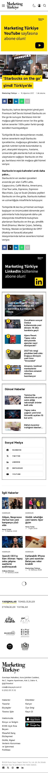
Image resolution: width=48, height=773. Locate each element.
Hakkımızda (7, 718)
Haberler (8, 70)
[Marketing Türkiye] (16, 5)
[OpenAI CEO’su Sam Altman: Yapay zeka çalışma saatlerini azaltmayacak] (12, 542)
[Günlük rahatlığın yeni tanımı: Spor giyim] (35, 503)
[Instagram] (12, 768)
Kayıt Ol (29, 711)
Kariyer (28, 704)
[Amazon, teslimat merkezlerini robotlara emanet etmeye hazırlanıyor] (13, 369)
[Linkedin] (22, 768)
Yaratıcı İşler (8, 711)
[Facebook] (3, 768)
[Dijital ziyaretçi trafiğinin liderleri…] (13, 426)
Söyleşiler (6, 707)
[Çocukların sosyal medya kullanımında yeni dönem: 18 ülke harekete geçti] (13, 324)
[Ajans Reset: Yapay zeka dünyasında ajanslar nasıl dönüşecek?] (13, 339)
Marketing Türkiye (9, 93)
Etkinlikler (8, 607)
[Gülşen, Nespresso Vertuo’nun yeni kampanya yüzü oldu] (12, 503)
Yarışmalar (9, 601)
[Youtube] (17, 768)
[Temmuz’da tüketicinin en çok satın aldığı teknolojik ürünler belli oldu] (13, 400)
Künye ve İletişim (10, 722)
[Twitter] (8, 768)
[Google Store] (33, 726)
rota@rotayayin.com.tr (11, 687)
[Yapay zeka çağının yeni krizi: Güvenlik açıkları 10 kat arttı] (13, 414)
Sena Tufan (6, 529)
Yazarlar (6, 704)
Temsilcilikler (26, 601)
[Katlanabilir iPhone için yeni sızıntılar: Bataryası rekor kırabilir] (35, 542)
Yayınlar (22, 607)
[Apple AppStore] (33, 720)
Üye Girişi (29, 707)
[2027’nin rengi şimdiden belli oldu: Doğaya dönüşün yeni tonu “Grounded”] (13, 354)
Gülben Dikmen (8, 571)
